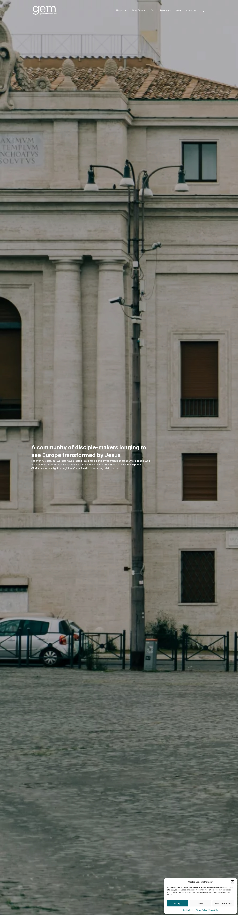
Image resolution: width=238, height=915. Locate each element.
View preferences (223, 903)
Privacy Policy (201, 910)
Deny (200, 903)
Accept (177, 903)
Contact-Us (213, 910)
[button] (232, 882)
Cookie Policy (188, 910)
